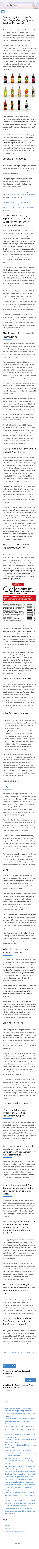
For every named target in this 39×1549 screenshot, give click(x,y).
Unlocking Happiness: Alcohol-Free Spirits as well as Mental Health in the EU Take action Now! (20, 1429)
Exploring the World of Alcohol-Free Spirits (19, 1450)
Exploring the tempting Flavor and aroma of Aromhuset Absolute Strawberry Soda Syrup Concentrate (20, 1495)
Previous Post (10, 1366)
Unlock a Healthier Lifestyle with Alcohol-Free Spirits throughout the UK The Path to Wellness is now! (20, 1421)
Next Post (29, 1380)
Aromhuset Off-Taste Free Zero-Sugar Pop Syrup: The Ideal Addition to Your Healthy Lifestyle (19, 1460)
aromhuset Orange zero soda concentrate (20, 1352)
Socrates (23, 1543)
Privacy (7, 1525)
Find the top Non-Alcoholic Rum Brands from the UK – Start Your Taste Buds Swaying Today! (20, 1487)
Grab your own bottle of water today (22, 194)
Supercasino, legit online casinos (15, 1531)
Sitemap (7, 1528)
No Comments (7, 1376)
